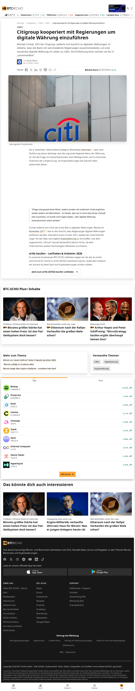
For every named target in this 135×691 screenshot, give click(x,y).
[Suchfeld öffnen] (128, 8)
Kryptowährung (69, 238)
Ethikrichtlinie (10, 617)
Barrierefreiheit (11, 609)
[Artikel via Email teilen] (50, 69)
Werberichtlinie (10, 621)
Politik (40, 23)
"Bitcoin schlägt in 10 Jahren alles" (18, 364)
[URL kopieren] (54, 69)
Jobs (5, 592)
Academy (40, 609)
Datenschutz (9, 605)
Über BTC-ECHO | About (15, 588)
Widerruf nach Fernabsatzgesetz (111, 640)
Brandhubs (41, 613)
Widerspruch (68, 645)
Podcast (40, 605)
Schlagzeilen (31, 23)
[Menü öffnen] (131, 8)
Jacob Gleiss (32, 60)
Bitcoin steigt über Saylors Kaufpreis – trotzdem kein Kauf (29, 368)
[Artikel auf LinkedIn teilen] (35, 69)
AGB (61, 652)
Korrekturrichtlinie (12, 626)
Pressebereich (77, 605)
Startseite (20, 23)
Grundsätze (9, 613)
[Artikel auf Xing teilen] (40, 69)
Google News (43, 621)
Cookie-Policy (54, 640)
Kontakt (74, 592)
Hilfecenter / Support (80, 588)
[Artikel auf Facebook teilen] (26, 69)
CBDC (47, 23)
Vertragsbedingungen (19, 640)
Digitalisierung (111, 361)
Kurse (39, 592)
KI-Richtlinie (9, 630)
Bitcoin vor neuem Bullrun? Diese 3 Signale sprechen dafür (29, 360)
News (39, 588)
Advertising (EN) (78, 596)
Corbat (63, 149)
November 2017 (37, 231)
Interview (86, 149)
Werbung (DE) (77, 600)
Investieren (42, 596)
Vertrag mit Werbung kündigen (78, 640)
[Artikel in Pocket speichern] (45, 69)
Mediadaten (9, 596)
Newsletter (41, 617)
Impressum (9, 600)
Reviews (40, 600)
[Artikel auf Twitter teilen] (31, 69)
